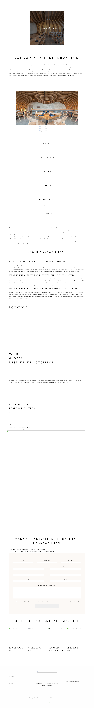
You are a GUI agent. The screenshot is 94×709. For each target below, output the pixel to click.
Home (10, 673)
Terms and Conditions (59, 698)
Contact (11, 683)
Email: (28, 579)
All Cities (11, 676)
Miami (10, 650)
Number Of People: (71, 560)
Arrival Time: (47, 560)
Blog (10, 680)
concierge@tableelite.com (73, 681)
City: (66, 573)
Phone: (65, 579)
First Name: (28, 566)
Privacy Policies (49, 698)
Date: (23, 560)
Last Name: (65, 566)
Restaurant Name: (28, 573)
